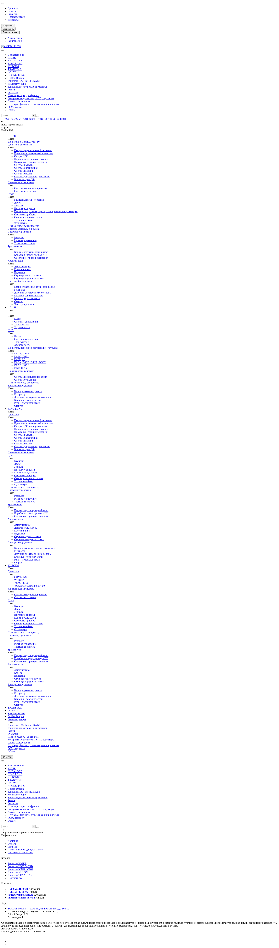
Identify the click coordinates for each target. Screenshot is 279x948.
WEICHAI (20, 580)
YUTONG (13, 66)
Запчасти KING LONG (20, 869)
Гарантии (13, 14)
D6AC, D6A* (21, 356)
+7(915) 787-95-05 (51, 118)
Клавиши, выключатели (27, 400)
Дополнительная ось (25, 527)
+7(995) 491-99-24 (18, 118)
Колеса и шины (22, 269)
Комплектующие (17, 83)
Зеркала (18, 205)
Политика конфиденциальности (25, 849)
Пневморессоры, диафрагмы (23, 95)
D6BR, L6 (19, 359)
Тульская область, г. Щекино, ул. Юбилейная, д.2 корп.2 (38, 908)
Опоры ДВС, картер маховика (30, 426)
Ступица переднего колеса (29, 278)
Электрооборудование (20, 281)
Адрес (4, 903)
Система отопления (25, 191)
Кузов (11, 194)
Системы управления (19, 231)
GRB (10, 313)
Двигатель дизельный (20, 144)
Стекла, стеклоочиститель (28, 217)
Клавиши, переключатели (28, 295)
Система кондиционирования (30, 188)
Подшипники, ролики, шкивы (31, 159)
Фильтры (13, 92)
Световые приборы (25, 214)
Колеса (18, 672)
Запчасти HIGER (17, 863)
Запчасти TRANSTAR (20, 875)
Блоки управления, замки (28, 391)
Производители (16, 16)
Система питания (23, 170)
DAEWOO (14, 72)
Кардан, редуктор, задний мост (31, 252)
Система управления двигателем (32, 176)
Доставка (13, 8)
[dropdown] (2, 3)
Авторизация (15, 38)
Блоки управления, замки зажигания (34, 286)
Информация (8, 835)
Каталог (5, 858)
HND (11, 330)
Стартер (18, 301)
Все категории (16, 54)
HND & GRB (15, 60)
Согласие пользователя (20, 852)
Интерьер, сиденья (24, 208)
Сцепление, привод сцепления (31, 257)
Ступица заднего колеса (27, 275)
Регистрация (15, 41)
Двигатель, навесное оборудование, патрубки (33, 347)
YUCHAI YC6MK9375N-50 (29, 585)
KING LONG (15, 63)
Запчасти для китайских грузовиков (27, 86)
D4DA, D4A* (21, 353)
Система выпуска (24, 165)
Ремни (11, 89)
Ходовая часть (15, 260)
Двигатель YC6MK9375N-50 (24, 141)
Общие (12, 110)
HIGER (12, 57)
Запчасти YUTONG (19, 872)
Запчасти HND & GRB (20, 866)
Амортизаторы (22, 266)
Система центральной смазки (24, 228)
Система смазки (23, 173)
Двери (17, 202)
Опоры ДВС (21, 156)
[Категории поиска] (2, 50)
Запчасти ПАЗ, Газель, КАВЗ (24, 80)
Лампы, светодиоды (19, 101)
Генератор (19, 289)
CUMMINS (20, 577)
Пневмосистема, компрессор (23, 225)
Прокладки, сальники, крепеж (30, 162)
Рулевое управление (25, 240)
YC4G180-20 (21, 582)
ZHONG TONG (16, 75)
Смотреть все (15, 878)
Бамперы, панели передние (29, 199)
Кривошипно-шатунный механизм (33, 153)
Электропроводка (24, 304)
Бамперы (19, 461)
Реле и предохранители (27, 298)
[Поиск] (37, 116)
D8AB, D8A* (21, 365)
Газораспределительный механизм (33, 150)
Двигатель (13, 414)
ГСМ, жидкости (16, 107)
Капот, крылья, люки (25, 617)
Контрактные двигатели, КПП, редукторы (31, 98)
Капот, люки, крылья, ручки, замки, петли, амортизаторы (46, 211)
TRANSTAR (15, 69)
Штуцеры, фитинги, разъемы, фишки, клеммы (33, 104)
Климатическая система (21, 182)
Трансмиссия (15, 246)
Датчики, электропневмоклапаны (32, 292)
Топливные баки (23, 220)
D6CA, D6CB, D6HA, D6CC (30, 362)
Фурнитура (20, 223)
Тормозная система (24, 243)
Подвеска (19, 272)
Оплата (12, 11)
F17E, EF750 (21, 368)
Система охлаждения (25, 167)
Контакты (13, 19)
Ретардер (19, 237)
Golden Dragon (16, 78)
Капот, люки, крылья (25, 472)
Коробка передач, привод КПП (31, 254)
